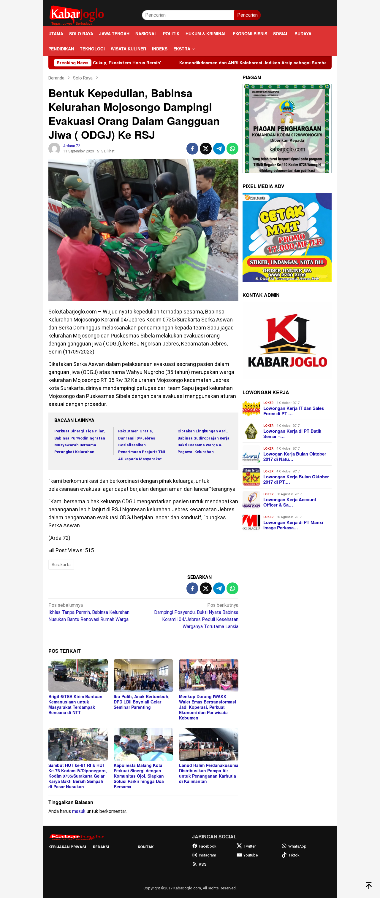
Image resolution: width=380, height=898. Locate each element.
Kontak (145, 847)
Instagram (207, 855)
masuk (79, 811)
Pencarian (247, 15)
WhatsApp (297, 846)
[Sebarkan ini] (192, 149)
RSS (203, 864)
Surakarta (61, 564)
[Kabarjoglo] (76, 14)
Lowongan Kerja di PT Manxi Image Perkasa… (293, 525)
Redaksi (101, 847)
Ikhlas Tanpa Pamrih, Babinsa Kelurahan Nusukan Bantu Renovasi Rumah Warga (88, 612)
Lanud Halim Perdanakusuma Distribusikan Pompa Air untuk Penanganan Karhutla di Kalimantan (208, 773)
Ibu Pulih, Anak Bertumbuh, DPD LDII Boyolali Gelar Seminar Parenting (142, 701)
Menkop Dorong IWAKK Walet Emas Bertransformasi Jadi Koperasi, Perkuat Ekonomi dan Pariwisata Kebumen (207, 707)
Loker (268, 403)
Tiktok (294, 855)
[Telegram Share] (219, 149)
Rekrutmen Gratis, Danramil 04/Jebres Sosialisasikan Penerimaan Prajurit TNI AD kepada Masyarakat (141, 445)
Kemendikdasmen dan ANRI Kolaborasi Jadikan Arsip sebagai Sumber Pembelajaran (232, 63)
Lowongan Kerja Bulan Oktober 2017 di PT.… (296, 479)
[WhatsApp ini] (232, 149)
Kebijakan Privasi (67, 847)
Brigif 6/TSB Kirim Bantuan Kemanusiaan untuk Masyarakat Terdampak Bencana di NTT (75, 704)
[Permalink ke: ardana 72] (54, 148)
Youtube (250, 855)
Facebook (207, 846)
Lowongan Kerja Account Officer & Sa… (289, 502)
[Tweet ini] (206, 149)
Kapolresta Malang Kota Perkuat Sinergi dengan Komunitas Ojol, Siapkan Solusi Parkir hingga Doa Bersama (139, 775)
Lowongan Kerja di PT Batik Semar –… (292, 433)
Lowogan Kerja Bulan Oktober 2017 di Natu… (294, 456)
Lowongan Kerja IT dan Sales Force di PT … (293, 410)
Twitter (249, 846)
